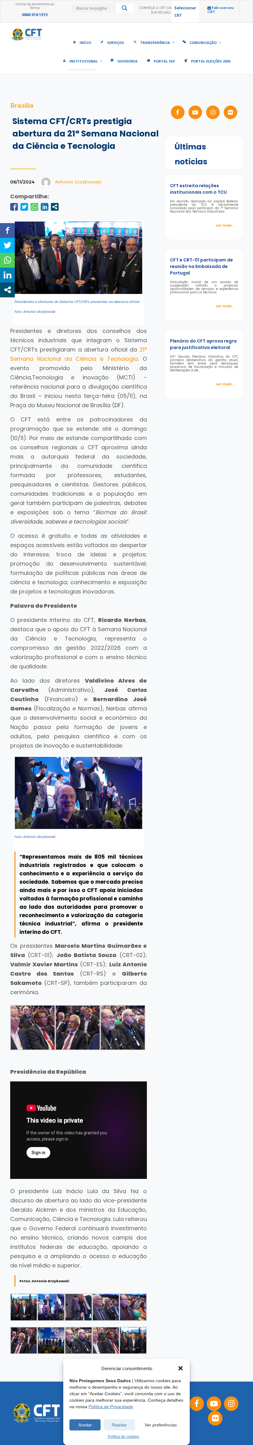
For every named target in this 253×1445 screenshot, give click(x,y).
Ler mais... (225, 225)
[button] (180, 1368)
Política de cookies (123, 1436)
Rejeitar (119, 1424)
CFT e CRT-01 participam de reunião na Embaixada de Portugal (201, 266)
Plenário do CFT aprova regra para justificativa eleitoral (203, 344)
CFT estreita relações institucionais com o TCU (198, 189)
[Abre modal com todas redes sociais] (55, 207)
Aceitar (85, 1424)
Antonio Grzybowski (78, 182)
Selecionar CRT (185, 11)
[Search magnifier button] (125, 9)
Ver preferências (161, 1424)
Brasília (22, 105)
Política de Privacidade (111, 1406)
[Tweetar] (24, 207)
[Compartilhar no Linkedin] (44, 207)
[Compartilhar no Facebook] (14, 207)
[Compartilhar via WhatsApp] (34, 207)
